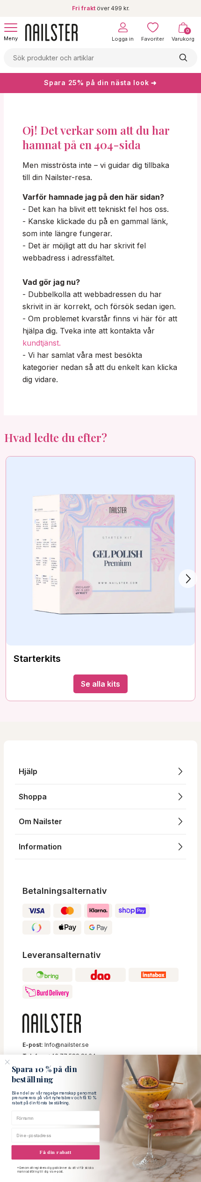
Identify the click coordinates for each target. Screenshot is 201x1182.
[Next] (188, 578)
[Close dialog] (7, 1062)
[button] (100, 771)
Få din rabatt (56, 1152)
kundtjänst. (41, 343)
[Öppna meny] (10, 27)
